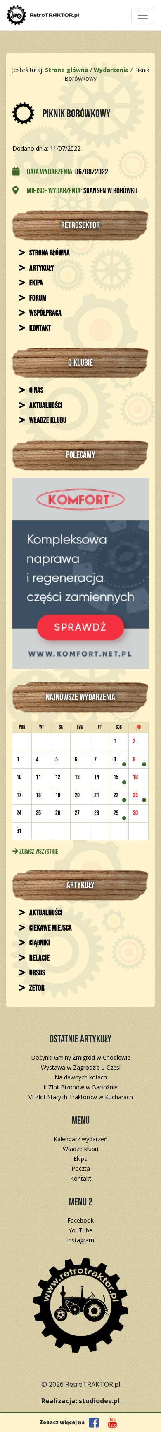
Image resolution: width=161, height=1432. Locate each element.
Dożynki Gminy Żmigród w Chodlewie (80, 1057)
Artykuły (41, 268)
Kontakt (39, 328)
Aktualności (45, 406)
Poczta (80, 1168)
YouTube (80, 1230)
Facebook (80, 1220)
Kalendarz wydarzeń (81, 1139)
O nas (35, 390)
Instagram (80, 1240)
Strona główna (49, 253)
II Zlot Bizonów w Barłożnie (80, 1087)
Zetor (36, 988)
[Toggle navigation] (142, 15)
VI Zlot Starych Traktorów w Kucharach (80, 1097)
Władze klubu (47, 420)
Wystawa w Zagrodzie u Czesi (81, 1067)
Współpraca (45, 313)
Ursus (36, 973)
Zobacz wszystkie (38, 852)
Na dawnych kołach (80, 1077)
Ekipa (35, 283)
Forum (37, 298)
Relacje (39, 958)
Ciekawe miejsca (50, 928)
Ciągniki (39, 943)
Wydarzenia (111, 70)
